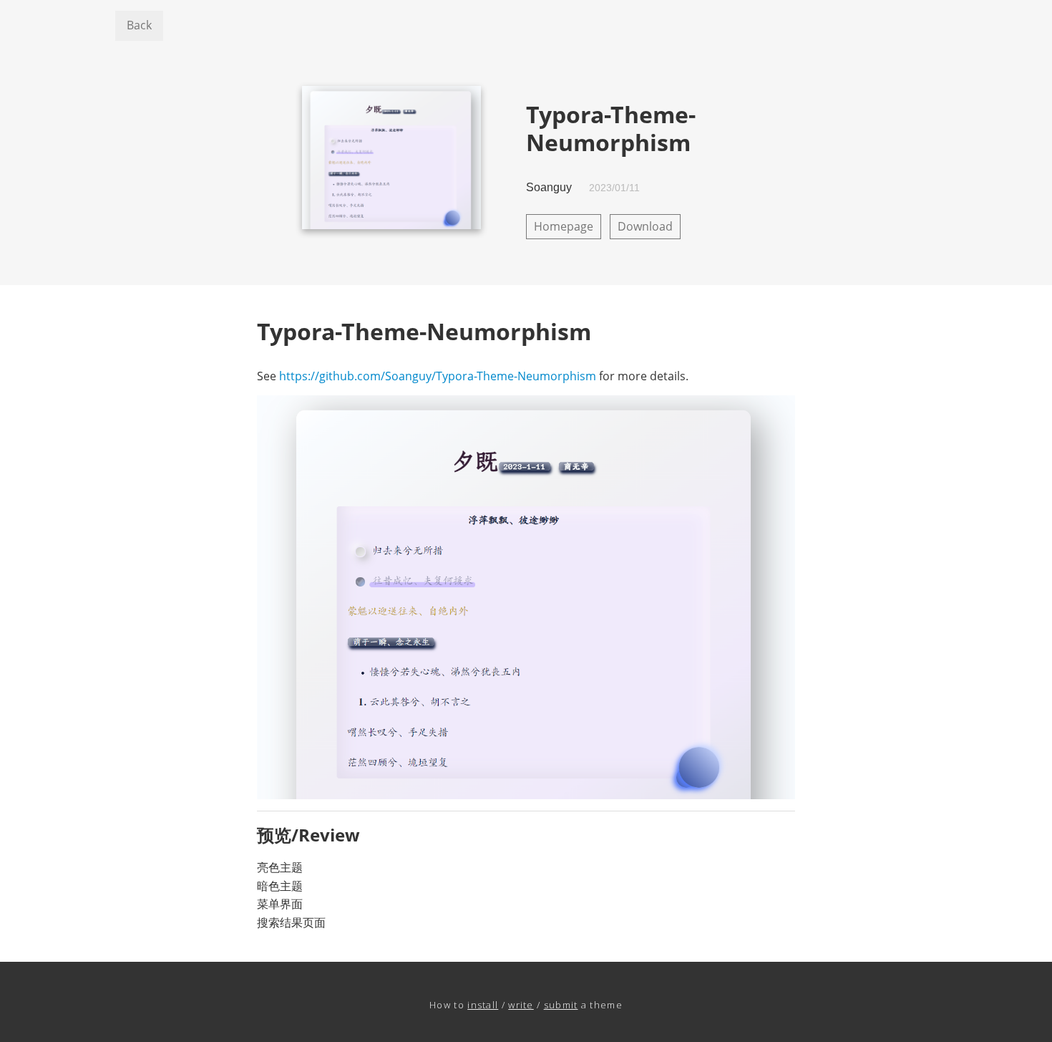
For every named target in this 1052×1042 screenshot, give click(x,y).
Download (645, 226)
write (521, 1004)
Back (139, 25)
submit (561, 1004)
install (482, 1004)
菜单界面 (280, 904)
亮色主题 (280, 867)
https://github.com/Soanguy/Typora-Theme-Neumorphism (437, 376)
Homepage (563, 226)
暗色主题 (280, 886)
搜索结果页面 (291, 922)
